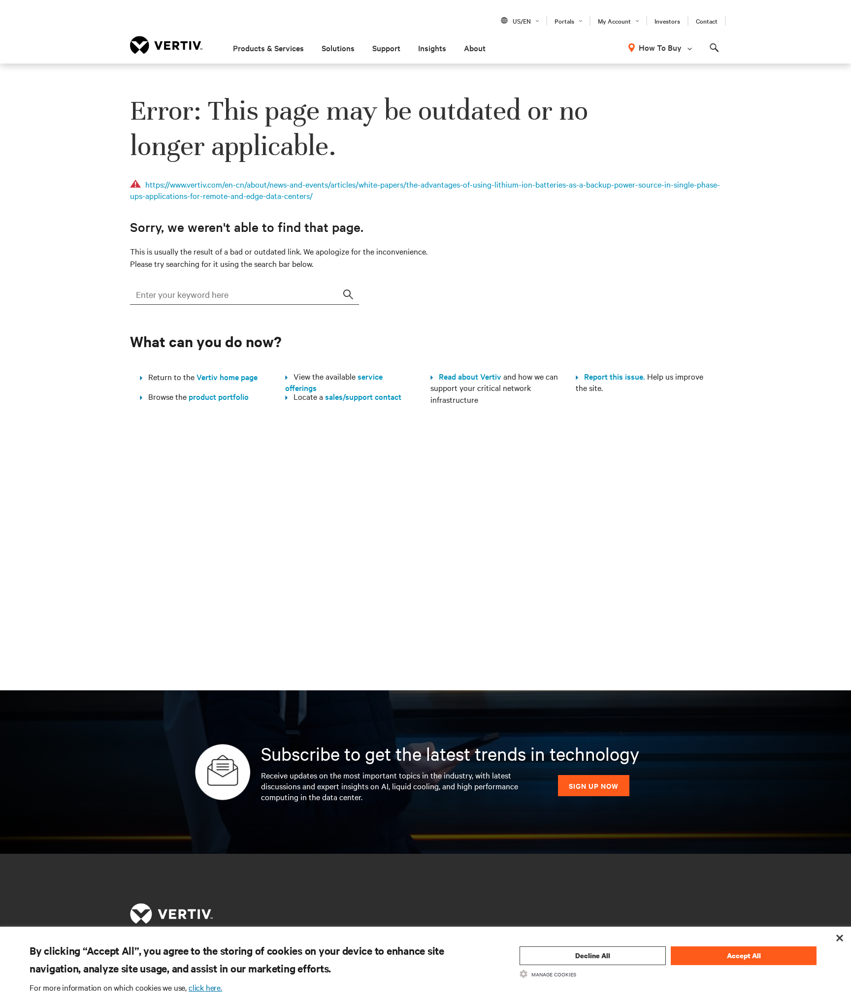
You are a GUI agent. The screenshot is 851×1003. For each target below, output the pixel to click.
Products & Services (268, 47)
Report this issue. (611, 376)
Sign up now (594, 785)
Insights (432, 47)
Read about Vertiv (467, 376)
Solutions (338, 47)
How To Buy (660, 47)
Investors (667, 20)
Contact (707, 20)
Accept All (744, 955)
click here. (205, 987)
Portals (564, 20)
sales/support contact (363, 396)
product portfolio (219, 396)
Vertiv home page (227, 376)
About (475, 47)
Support (386, 47)
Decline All (592, 955)
